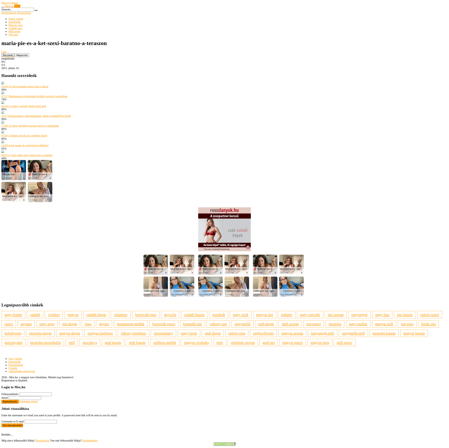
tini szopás (336, 315)
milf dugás (266, 324)
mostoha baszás (384, 333)
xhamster (121, 315)
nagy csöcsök (310, 315)
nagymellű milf (353, 333)
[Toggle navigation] (2, 7)
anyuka (26, 324)
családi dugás (96, 315)
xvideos (54, 315)
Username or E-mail (12, 421)
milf (72, 342)
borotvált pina (145, 315)
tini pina (407, 324)
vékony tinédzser (133, 333)
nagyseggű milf (322, 333)
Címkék (12, 368)
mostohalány (163, 333)
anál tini (269, 342)
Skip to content (9, 2)
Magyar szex (15, 25)
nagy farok (189, 333)
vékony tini (218, 324)
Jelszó (4, 397)
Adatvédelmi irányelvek (21, 371)
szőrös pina (236, 333)
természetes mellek (131, 324)
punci (9, 324)
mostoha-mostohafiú (45, 342)
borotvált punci (163, 324)
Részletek (8, 55)
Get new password (12, 425)
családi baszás (194, 315)
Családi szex (15, 28)
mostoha (335, 324)
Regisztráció (24, 12)
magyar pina (320, 342)
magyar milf (384, 324)
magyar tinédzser (100, 333)
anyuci (104, 324)
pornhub (218, 315)
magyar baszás (414, 333)
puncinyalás (13, 342)
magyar (73, 315)
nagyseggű (359, 315)
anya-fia (170, 315)
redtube (286, 315)
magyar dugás (69, 333)
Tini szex (13, 34)
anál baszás (113, 342)
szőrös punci (429, 315)
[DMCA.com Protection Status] (225, 444)
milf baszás (137, 342)
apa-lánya (90, 342)
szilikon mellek (164, 342)
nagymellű (242, 324)
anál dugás (213, 333)
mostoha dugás (40, 333)
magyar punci (292, 342)
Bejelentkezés (9, 12)
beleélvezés (13, 333)
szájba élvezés (263, 333)
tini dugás (69, 324)
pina (88, 324)
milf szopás (290, 324)
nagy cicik (240, 315)
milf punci (344, 342)
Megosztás (22, 55)
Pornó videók (15, 18)
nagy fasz (382, 315)
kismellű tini (192, 324)
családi (35, 315)
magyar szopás (292, 333)
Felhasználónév (10, 394)
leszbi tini (428, 324)
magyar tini (264, 315)
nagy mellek (358, 324)
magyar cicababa (196, 342)
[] (36, 10)
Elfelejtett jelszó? (28, 401)
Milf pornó (14, 31)
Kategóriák (14, 22)
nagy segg (47, 324)
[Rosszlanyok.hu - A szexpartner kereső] (224, 250)
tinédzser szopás (243, 342)
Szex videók (15, 358)
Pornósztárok (15, 365)
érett (219, 342)
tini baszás (405, 315)
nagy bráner (13, 315)
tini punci (313, 324)
